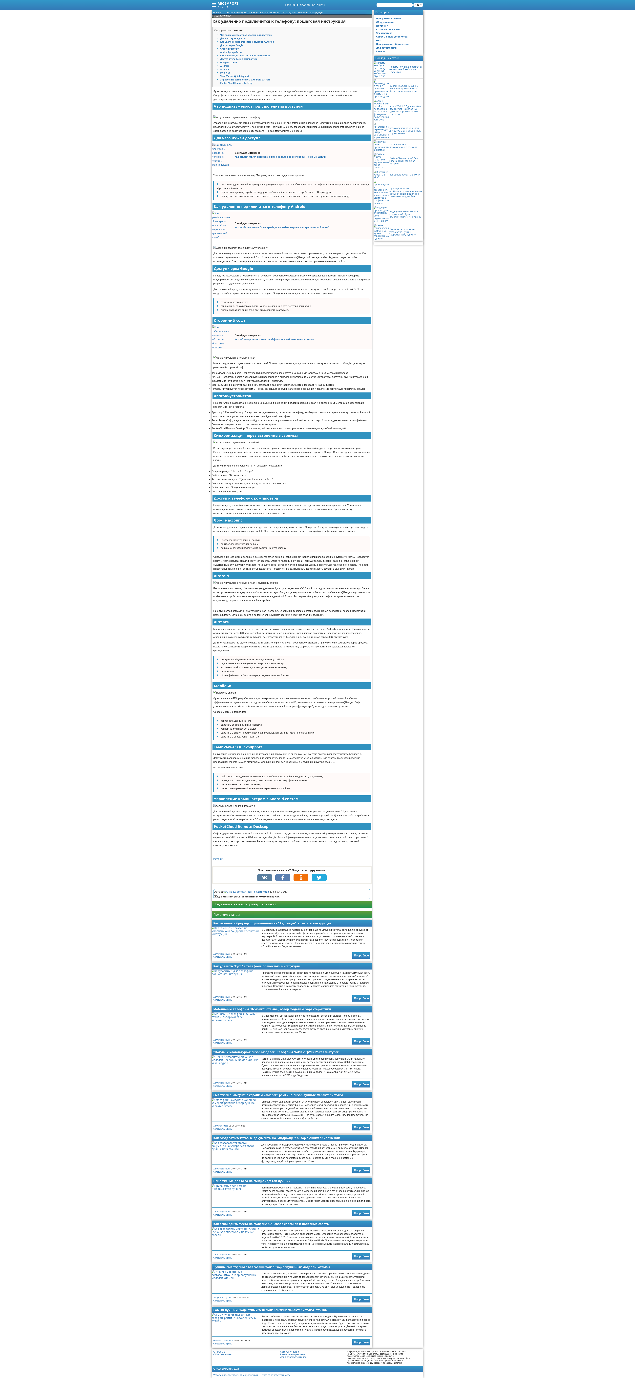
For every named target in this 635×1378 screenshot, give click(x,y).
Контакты (318, 5)
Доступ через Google (231, 45)
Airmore (224, 69)
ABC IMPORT (228, 3)
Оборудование (385, 22)
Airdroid (224, 65)
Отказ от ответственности (275, 1375)
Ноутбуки (382, 25)
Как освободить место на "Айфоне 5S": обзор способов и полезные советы (271, 1224)
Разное (380, 51)
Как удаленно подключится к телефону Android (247, 41)
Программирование (388, 18)
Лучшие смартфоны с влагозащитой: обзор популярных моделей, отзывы (271, 1267)
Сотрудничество (289, 1351)
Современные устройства (391, 36)
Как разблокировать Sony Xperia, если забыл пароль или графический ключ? (282, 227)
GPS (378, 40)
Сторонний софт (229, 48)
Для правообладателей (293, 1357)
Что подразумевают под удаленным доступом (246, 35)
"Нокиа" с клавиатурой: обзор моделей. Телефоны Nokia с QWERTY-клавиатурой (276, 1052)
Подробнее (361, 955)
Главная (290, 5)
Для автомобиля (386, 47)
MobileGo (225, 72)
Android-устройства (231, 52)
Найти (418, 4)
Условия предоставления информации (235, 1375)
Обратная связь (222, 1354)
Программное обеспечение (392, 44)
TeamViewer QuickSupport (234, 76)
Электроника (384, 33)
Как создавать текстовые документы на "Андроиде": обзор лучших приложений (276, 1138)
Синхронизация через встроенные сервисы (245, 55)
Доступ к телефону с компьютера (238, 59)
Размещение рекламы (292, 1354)
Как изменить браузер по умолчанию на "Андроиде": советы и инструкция (272, 923)
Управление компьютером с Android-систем (245, 79)
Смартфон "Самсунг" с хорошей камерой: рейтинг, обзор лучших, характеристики (278, 1095)
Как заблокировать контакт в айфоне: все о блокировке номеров (274, 339)
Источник (218, 858)
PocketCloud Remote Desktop (236, 83)
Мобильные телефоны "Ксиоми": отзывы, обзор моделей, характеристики (272, 1009)
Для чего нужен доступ (233, 38)
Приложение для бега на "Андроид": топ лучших (251, 1181)
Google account (228, 62)
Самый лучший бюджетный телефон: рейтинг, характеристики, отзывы (270, 1310)
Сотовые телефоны (222, 956)
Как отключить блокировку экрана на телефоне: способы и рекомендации (280, 156)
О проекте (304, 5)
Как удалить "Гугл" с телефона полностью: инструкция (256, 966)
